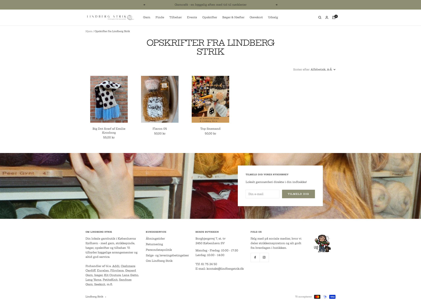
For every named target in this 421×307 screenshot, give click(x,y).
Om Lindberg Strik (159, 260)
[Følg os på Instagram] (264, 257)
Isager (98, 275)
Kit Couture (112, 275)
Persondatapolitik (159, 249)
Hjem (89, 31)
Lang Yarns (93, 279)
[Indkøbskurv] (333, 17)
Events (192, 17)
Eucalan (103, 270)
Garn (146, 17)
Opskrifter (209, 17)
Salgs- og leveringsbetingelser (167, 255)
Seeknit (99, 284)
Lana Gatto (130, 275)
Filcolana (117, 270)
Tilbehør (175, 17)
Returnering (154, 244)
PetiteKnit (110, 279)
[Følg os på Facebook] (255, 257)
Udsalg (273, 17)
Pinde (160, 17)
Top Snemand (210, 128)
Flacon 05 (160, 128)
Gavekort (256, 17)
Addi (115, 266)
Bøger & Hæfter (233, 17)
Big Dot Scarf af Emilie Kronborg (109, 130)
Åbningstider (155, 238)
